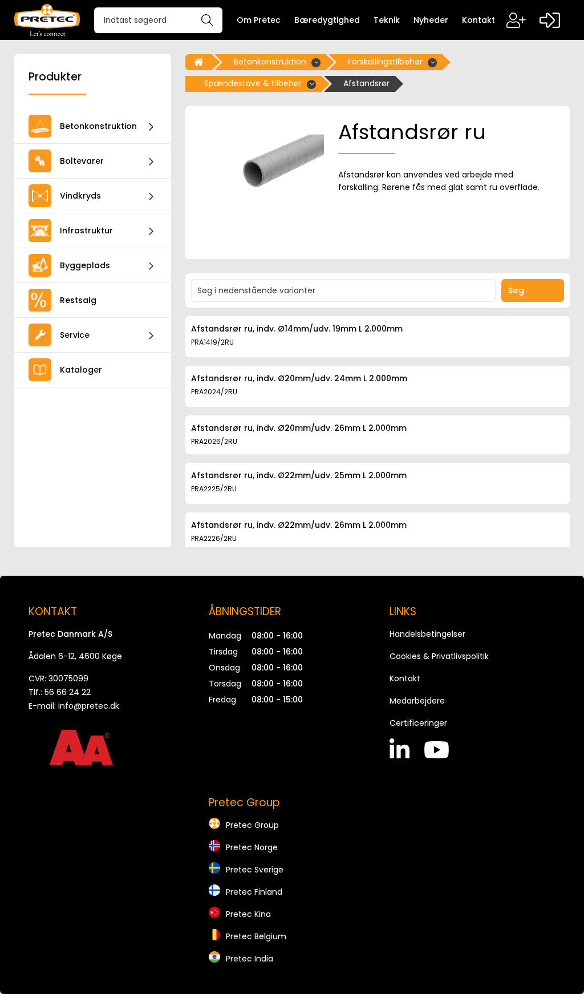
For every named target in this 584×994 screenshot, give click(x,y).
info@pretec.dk (88, 706)
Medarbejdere (417, 700)
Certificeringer (418, 723)
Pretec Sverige (254, 869)
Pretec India (249, 958)
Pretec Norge (252, 847)
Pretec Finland (254, 892)
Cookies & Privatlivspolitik (439, 656)
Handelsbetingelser (427, 634)
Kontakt (405, 678)
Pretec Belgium (256, 936)
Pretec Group (252, 825)
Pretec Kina (248, 914)
